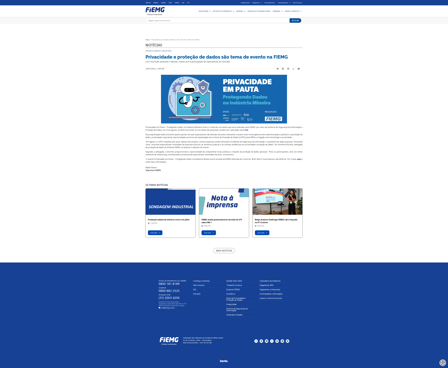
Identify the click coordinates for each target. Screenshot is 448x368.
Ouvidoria (230, 294)
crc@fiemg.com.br (168, 308)
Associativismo (269, 3)
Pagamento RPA (266, 285)
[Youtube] (266, 341)
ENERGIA (239, 11)
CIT (188, 3)
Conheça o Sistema (201, 281)
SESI (170, 3)
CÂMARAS (276, 11)
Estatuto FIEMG (233, 289)
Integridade (231, 304)
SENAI (177, 3)
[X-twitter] (272, 341)
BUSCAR (295, 20)
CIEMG (163, 3)
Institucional (245, 3)
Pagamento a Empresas (270, 289)
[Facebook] (277, 341)
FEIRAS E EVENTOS (292, 11)
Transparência (283, 3)
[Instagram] (256, 341)
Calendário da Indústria (270, 281)
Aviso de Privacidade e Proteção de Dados (236, 299)
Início (148, 3)
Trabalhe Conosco (234, 285)
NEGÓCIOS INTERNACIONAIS (258, 11)
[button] (277, 68)
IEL (183, 3)
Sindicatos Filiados (234, 314)
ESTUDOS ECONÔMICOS (222, 11)
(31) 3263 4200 (169, 298)
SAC (194, 289)
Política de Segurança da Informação (237, 309)
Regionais (255, 3)
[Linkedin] (261, 341)
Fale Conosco (297, 3)
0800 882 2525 (169, 291)
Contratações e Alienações (271, 294)
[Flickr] (282, 341)
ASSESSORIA (203, 11)
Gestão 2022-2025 (234, 281)
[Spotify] (287, 341)
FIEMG (156, 3)
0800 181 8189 (169, 284)
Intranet (196, 294)
